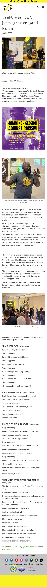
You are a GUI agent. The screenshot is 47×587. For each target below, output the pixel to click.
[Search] (38, 7)
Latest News (29, 547)
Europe (20, 547)
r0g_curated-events (9, 549)
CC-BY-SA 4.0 (16, 555)
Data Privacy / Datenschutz (34, 564)
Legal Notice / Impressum (12, 564)
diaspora (13, 547)
